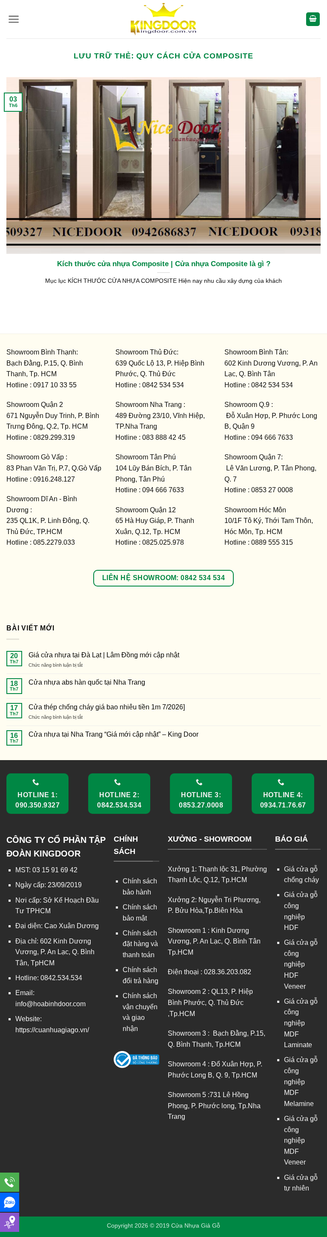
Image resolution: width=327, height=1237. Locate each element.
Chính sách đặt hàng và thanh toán (140, 943)
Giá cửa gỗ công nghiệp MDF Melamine (301, 1081)
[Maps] (9, 1222)
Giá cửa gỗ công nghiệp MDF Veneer (301, 1140)
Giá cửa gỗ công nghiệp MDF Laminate (301, 1023)
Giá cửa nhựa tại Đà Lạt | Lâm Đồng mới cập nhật (104, 655)
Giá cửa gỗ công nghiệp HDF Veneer (301, 964)
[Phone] (9, 1182)
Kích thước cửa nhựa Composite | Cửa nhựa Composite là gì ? (163, 264)
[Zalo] (9, 1202)
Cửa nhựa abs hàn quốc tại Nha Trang (87, 682)
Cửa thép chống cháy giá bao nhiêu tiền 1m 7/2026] (107, 707)
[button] (13, 19)
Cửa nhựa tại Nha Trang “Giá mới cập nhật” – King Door (113, 734)
